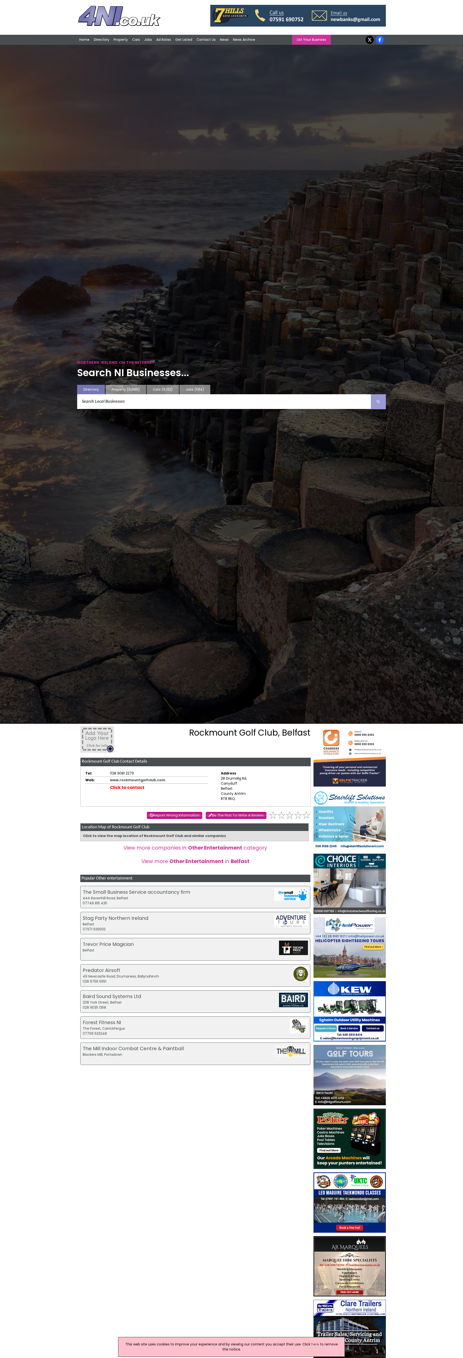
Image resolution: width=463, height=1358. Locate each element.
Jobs (148, 39)
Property (121, 39)
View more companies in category (195, 847)
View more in (195, 861)
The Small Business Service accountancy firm (136, 892)
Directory (101, 39)
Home (84, 39)
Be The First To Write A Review (238, 815)
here (315, 1344)
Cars (136, 39)
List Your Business (311, 39)
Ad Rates (163, 39)
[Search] (378, 401)
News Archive (244, 39)
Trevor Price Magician (108, 944)
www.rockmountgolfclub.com (137, 780)
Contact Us (206, 39)
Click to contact (127, 787)
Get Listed (183, 39)
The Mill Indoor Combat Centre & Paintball (133, 1048)
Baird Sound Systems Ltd (112, 996)
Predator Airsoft (101, 970)
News (224, 39)
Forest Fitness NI (102, 1022)
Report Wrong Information (176, 815)
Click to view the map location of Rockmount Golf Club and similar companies (154, 835)
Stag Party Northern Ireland (115, 918)
